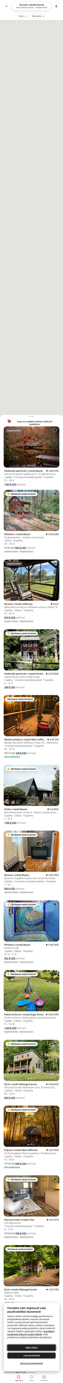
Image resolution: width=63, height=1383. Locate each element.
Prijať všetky (31, 1347)
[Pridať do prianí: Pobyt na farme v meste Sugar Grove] (55, 974)
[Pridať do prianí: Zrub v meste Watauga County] (55, 1043)
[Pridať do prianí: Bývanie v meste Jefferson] (55, 563)
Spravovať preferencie (31, 1363)
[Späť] (7, 6)
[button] (10, 484)
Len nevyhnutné (32, 1355)
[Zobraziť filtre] (56, 6)
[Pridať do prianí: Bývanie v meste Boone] (55, 834)
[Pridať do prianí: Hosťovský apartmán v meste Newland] (55, 633)
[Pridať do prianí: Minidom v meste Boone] (55, 493)
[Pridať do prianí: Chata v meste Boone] (55, 768)
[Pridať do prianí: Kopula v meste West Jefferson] (55, 1109)
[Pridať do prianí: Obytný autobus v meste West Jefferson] (55, 699)
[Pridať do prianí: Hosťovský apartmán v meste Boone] (55, 430)
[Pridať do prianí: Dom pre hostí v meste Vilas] (55, 1179)
